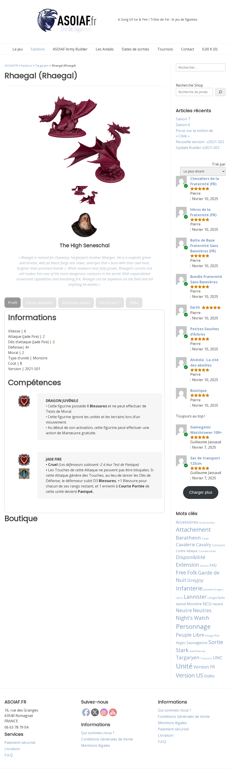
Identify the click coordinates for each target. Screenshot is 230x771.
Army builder (207, 522)
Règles (181, 643)
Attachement (193, 529)
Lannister (195, 596)
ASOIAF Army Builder (70, 49)
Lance (179, 597)
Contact (187, 49)
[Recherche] (220, 92)
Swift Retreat (197, 651)
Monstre (194, 603)
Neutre (184, 610)
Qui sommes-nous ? (97, 732)
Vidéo (209, 676)
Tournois (165, 49)
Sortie (215, 642)
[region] (84, 148)
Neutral (217, 604)
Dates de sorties (135, 49)
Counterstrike (207, 551)
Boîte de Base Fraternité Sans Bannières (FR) (204, 245)
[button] (84, 195)
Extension (187, 564)
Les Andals (105, 49)
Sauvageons (197, 642)
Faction (204, 565)
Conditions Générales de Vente (107, 739)
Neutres (202, 610)
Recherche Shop (189, 85)
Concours (218, 545)
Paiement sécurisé (19, 742)
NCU (207, 603)
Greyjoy (195, 580)
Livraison (12, 748)
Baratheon (188, 537)
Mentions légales (95, 745)
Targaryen (187, 657)
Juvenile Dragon (213, 589)
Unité (184, 666)
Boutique (198, 390)
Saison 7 (183, 118)
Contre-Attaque (187, 551)
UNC (218, 657)
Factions (38, 49)
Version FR (204, 667)
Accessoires (187, 522)
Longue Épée (216, 598)
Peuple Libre (190, 634)
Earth (195, 307)
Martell (181, 604)
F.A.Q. (8, 755)
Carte (205, 538)
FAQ (213, 565)
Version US (189, 675)
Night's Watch (192, 617)
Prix (216, 635)
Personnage (193, 626)
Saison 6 (183, 124)
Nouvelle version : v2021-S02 (200, 141)
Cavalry (203, 545)
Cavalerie (185, 545)
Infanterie (189, 588)
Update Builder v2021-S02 (197, 147)
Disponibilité (190, 557)
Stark (182, 650)
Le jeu (18, 49)
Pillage (209, 635)
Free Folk (186, 572)
